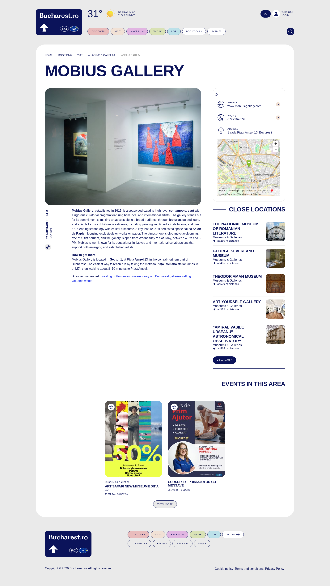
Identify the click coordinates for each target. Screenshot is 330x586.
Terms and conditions (249, 568)
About (231, 534)
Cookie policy (224, 568)
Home (48, 55)
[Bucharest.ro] (59, 22)
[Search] (290, 31)
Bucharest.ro (78, 568)
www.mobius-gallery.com (244, 106)
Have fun (137, 31)
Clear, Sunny (126, 15)
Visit (118, 31)
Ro (266, 13)
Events (216, 31)
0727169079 (236, 119)
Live (174, 31)
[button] (283, 14)
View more (224, 360)
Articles (182, 543)
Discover (98, 31)
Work (157, 31)
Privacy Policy (274, 568)
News (202, 543)
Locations (194, 31)
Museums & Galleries (101, 55)
